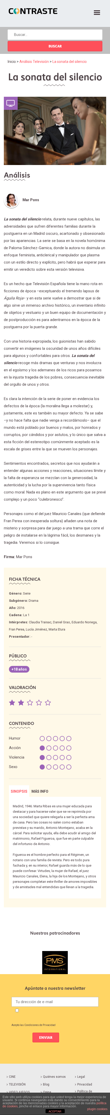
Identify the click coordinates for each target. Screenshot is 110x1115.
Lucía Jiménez (36, 629)
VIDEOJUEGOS (19, 1092)
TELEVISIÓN (17, 1084)
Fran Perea (16, 629)
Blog (46, 1084)
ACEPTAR (55, 1111)
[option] (55, 962)
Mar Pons (31, 200)
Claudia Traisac (40, 622)
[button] (97, 11)
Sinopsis (19, 791)
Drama (33, 601)
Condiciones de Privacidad (40, 1025)
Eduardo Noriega (84, 622)
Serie (26, 593)
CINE (12, 1077)
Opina (47, 1092)
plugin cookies (97, 1109)
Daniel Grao (61, 622)
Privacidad (84, 1084)
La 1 (26, 615)
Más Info (39, 791)
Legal (81, 1077)
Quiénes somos (54, 1077)
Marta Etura (57, 629)
